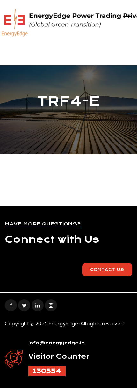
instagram (51, 305)
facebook (11, 305)
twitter (24, 305)
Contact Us (107, 269)
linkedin (38, 305)
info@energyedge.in (56, 342)
